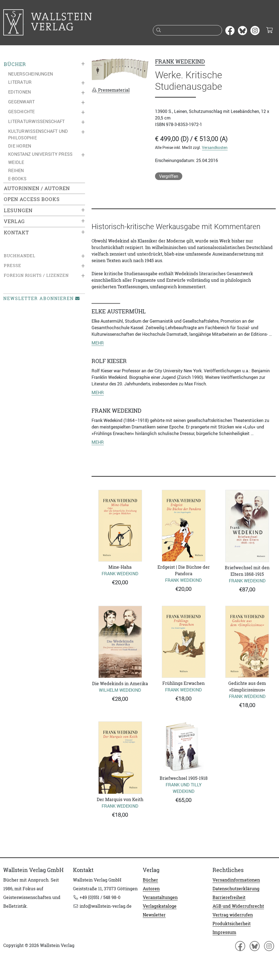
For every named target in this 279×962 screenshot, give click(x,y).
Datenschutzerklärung (236, 889)
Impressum (224, 932)
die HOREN (19, 146)
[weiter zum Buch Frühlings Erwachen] (183, 642)
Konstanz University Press (40, 154)
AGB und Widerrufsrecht (238, 906)
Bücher (15, 64)
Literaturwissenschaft (36, 121)
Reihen (16, 170)
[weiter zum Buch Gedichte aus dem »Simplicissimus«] (247, 642)
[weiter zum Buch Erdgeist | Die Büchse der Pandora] (183, 526)
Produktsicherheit (232, 924)
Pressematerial (113, 90)
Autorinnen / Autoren (37, 188)
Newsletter (154, 915)
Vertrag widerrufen (233, 915)
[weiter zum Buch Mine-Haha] (120, 526)
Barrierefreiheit (229, 897)
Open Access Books (32, 199)
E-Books (17, 179)
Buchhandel (19, 256)
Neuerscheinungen (30, 74)
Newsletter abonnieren (38, 298)
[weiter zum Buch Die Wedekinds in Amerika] (120, 642)
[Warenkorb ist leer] (269, 30)
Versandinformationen (236, 880)
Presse (12, 265)
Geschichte (21, 112)
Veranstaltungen (160, 897)
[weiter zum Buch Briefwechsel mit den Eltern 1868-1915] (247, 526)
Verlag (14, 221)
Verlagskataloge (160, 906)
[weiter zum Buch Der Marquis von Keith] (120, 757)
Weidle (16, 162)
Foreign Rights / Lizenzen (36, 275)
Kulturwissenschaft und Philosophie (38, 134)
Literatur (20, 82)
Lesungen (18, 210)
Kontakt (16, 232)
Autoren (151, 889)
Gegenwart (21, 102)
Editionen (19, 92)
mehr (98, 343)
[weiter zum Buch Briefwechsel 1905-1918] (183, 747)
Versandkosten (215, 147)
